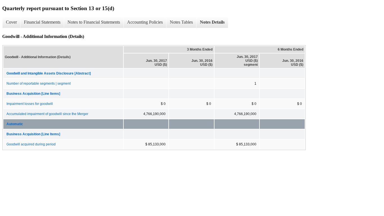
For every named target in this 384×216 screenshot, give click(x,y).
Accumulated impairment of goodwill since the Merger (47, 114)
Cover (11, 22)
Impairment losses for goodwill (29, 103)
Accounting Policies (145, 22)
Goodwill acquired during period (31, 144)
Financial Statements (42, 22)
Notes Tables (181, 22)
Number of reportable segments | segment (38, 83)
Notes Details (212, 22)
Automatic (14, 124)
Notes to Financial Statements (93, 22)
